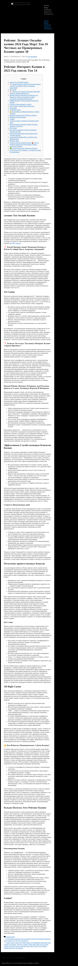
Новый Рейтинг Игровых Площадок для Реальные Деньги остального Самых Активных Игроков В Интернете (24, 97)
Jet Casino (13, 89)
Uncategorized (10, 937)
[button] (57, 18)
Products (48, 10)
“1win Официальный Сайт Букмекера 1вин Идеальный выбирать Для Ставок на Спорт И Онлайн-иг (27, 940)
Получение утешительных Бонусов (22, 106)
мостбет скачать (15, 243)
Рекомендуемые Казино (18, 117)
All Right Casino (15, 110)
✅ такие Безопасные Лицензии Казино (23, 148)
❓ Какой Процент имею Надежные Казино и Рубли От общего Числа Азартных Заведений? (25, 86)
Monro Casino (14, 141)
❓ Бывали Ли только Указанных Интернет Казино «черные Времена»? (25, 92)
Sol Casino (13, 128)
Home (46, 5)
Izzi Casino (13, 108)
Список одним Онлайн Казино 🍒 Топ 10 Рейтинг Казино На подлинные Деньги (24, 143)
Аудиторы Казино (16, 146)
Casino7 (12, 119)
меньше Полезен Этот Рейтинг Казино (23, 115)
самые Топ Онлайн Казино (19, 82)
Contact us (48, 14)
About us (47, 12)
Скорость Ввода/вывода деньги (20, 104)
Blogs (46, 8)
